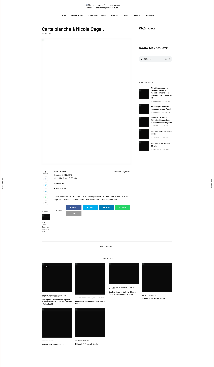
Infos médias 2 (98, 298)
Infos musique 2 (56, 296)
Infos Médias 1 (58, 295)
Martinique (61, 188)
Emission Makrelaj (122, 287)
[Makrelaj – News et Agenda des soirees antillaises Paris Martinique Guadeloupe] (107, 6)
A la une (45, 295)
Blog (50, 295)
